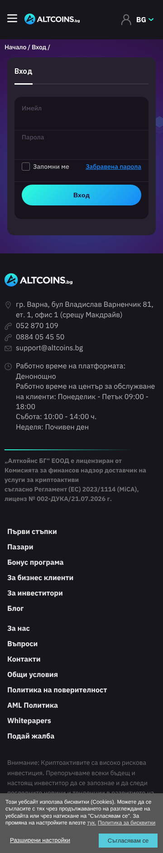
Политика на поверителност (57, 690)
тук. (91, 823)
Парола (33, 137)
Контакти (23, 659)
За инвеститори (35, 593)
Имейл (32, 108)
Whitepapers (29, 720)
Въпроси (22, 643)
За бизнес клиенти (40, 577)
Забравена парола (113, 166)
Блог (15, 608)
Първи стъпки (32, 531)
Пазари (20, 547)
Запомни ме (87, 166)
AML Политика (32, 705)
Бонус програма (35, 562)
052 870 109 (37, 325)
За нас (18, 628)
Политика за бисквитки (126, 823)
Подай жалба (30, 736)
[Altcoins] (52, 19)
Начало (15, 47)
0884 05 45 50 (40, 337)
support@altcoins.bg (49, 348)
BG (141, 19)
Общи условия (32, 674)
